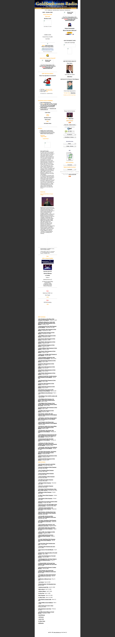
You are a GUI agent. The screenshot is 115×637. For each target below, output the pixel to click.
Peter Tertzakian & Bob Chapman (46, 470)
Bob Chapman (42, 595)
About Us (43, 8)
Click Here (73, 92)
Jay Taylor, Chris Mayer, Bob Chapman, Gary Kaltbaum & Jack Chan (47, 521)
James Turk (41, 619)
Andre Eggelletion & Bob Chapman (47, 476)
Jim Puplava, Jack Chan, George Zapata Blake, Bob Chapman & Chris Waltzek (47, 418)
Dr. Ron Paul (41, 593)
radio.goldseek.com (57, 632)
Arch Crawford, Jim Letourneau (45, 444)
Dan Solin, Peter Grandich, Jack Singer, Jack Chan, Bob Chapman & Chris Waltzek (47, 452)
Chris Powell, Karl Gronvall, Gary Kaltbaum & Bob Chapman (45, 536)
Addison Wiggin (42, 591)
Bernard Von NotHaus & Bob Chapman (47, 467)
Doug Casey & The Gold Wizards (46, 549)
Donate (54, 8)
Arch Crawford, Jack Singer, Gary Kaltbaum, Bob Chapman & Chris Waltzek (47, 423)
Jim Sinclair (41, 582)
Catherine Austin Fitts (43, 587)
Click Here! (69, 76)
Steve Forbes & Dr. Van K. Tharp (46, 605)
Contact (51, 8)
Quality (47, 123)
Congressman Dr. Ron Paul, (45, 438)
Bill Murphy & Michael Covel (45, 578)
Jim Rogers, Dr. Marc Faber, (45, 443)
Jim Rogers (41, 617)
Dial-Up (46, 119)
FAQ (61, 8)
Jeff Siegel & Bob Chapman (45, 482)
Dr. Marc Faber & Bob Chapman (46, 495)
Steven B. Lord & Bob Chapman (46, 486)
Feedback (58, 8)
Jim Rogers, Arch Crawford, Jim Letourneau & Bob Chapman (45, 508)
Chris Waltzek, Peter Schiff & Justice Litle (48, 396)
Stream (49, 117)
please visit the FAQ (72, 174)
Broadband (46, 117)
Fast (45, 123)
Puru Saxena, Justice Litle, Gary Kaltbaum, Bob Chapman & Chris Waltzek (47, 414)
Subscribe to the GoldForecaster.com (48, 68)
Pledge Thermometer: (70, 28)
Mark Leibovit (42, 589)
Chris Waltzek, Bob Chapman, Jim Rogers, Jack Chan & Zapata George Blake (46, 400)
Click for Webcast (48, 273)
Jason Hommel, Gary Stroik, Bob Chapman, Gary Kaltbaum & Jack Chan (47, 571)
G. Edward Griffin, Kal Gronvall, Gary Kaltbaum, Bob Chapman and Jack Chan (47, 564)
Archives (47, 8)
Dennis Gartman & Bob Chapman (46, 473)
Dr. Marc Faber (42, 597)
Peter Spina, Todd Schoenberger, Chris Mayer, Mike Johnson (47, 490)
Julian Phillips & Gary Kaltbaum (46, 602)
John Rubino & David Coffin (45, 599)
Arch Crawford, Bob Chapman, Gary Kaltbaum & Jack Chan (46, 525)
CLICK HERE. (52, 105)
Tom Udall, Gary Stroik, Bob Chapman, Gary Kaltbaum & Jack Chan (47, 575)
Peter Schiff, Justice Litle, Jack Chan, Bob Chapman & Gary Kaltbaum (46, 528)
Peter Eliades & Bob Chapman (45, 498)
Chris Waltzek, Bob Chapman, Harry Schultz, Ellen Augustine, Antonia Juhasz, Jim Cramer (47, 404)
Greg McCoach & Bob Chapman (46, 479)
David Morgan (42, 615)
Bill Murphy (41, 623)
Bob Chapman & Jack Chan (45, 608)
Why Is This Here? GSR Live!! (69, 30)
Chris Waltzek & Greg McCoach (46, 392)
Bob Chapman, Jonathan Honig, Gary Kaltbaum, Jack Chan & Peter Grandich (47, 513)
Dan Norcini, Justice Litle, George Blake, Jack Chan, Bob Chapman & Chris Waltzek (47, 427)
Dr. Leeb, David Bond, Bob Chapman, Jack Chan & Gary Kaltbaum (46, 540)
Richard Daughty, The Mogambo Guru (47, 584)
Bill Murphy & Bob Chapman (45, 492)
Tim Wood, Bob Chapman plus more (47, 546)
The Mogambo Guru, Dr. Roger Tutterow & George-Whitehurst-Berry (47, 560)
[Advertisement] (48, 30)
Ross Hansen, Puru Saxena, (45, 389)
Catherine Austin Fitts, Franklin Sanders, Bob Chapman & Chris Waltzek (47, 377)
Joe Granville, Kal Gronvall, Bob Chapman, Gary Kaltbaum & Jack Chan (47, 517)
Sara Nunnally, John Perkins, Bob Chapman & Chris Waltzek (46, 431)
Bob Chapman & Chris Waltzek (45, 390)
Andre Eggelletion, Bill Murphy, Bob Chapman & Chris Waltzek (46, 358)
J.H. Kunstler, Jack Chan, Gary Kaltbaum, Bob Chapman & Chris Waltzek (47, 448)
